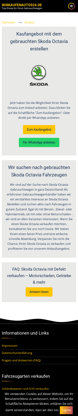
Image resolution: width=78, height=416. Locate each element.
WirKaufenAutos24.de (22, 5)
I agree (66, 410)
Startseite (8, 22)
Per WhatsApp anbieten (39, 142)
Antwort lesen (39, 292)
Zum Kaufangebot (39, 129)
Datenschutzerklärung (17, 353)
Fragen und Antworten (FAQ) (21, 360)
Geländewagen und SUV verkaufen (25, 389)
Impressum (9, 346)
